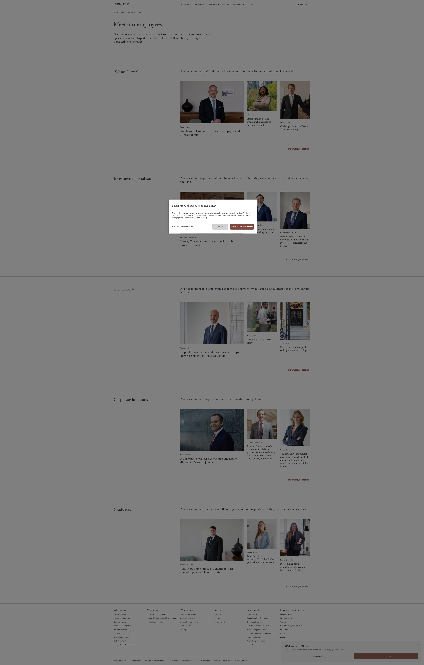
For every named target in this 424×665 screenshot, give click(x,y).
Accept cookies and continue (242, 226)
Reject (220, 226)
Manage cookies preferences (182, 226)
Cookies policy (201, 218)
